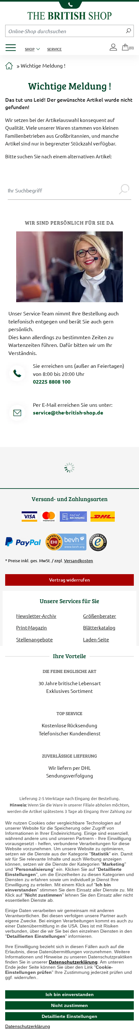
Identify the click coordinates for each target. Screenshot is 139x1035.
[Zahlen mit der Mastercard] (48, 516)
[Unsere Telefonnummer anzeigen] (69, 5)
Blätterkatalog (99, 627)
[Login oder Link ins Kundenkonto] (114, 47)
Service (54, 48)
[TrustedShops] (98, 542)
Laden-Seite (96, 639)
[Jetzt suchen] (128, 31)
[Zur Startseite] (9, 65)
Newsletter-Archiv (36, 616)
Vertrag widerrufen (69, 580)
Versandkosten (78, 561)
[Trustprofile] (66, 541)
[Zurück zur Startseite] (69, 15)
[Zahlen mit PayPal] (24, 542)
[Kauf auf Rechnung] (73, 516)
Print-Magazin (31, 627)
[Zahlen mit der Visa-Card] (29, 516)
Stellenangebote (34, 639)
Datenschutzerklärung (73, 962)
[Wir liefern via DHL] (103, 516)
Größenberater (99, 616)
